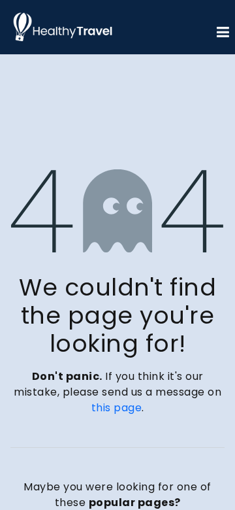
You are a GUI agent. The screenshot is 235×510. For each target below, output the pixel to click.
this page (116, 407)
